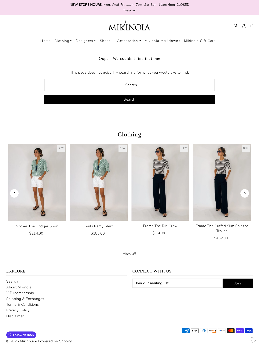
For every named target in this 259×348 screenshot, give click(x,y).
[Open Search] (235, 25)
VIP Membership (20, 293)
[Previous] (14, 193)
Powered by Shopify (55, 341)
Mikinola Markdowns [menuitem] (162, 41)
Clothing (129, 134)
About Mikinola (18, 287)
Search (12, 281)
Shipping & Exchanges (25, 298)
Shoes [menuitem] (105, 41)
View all (129, 253)
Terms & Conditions (22, 304)
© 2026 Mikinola (20, 341)
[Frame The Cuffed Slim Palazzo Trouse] (222, 182)
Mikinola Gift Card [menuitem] (200, 41)
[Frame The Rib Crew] (160, 182)
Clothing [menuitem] (61, 41)
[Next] (244, 193)
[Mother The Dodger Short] (37, 182)
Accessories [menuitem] (127, 41)
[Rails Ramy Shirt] (99, 182)
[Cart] (251, 25)
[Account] (244, 26)
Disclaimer (15, 316)
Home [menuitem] (45, 41)
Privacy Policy (18, 310)
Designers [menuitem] (84, 41)
